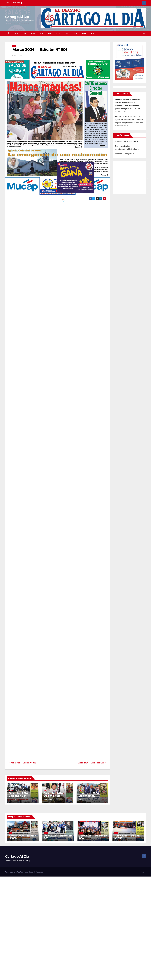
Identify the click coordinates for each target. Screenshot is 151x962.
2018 (24, 33)
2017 (16, 33)
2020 (41, 33)
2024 (75, 33)
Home (142, 872)
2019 (33, 33)
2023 (67, 33)
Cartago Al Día (17, 17)
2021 (50, 33)
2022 (58, 33)
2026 (92, 33)
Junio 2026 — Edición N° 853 (127, 837)
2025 (84, 33)
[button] (144, 33)
